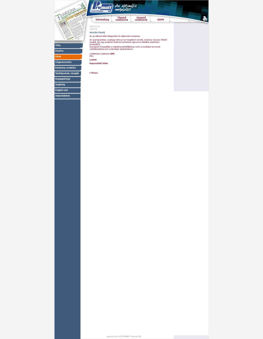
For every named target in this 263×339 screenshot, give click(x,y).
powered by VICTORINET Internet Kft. (124, 336)
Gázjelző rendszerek (141, 18)
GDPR (160, 19)
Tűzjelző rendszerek (122, 18)
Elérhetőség (102, 19)
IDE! (113, 54)
